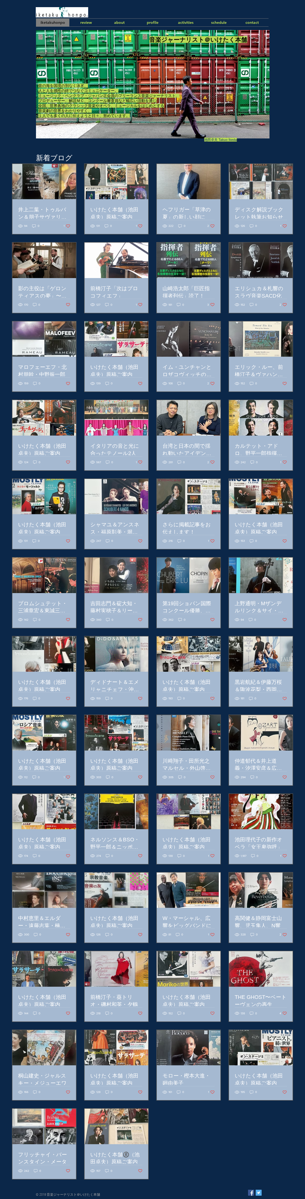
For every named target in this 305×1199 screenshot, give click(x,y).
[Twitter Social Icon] (259, 1193)
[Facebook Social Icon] (251, 1193)
